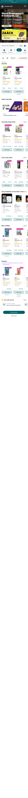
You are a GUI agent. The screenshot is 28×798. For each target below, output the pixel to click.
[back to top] (25, 795)
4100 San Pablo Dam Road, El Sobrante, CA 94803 (13, 19)
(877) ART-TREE (5, 23)
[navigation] (25, 6)
